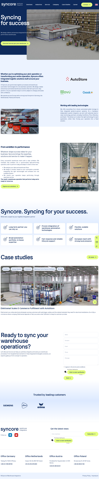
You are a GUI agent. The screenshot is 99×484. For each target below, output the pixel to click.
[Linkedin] (10, 435)
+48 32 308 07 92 (79, 464)
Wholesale (60, 269)
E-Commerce (27, 269)
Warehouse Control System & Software (44, 269)
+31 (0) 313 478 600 (31, 464)
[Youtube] (16, 435)
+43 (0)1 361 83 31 (55, 466)
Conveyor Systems (17, 269)
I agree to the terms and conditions (75, 367)
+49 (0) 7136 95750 (6, 464)
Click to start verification (77, 372)
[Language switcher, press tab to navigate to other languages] (96, 5)
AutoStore (6, 269)
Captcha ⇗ (82, 374)
